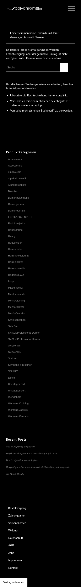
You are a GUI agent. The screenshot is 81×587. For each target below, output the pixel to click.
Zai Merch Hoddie (15, 473)
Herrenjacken (15, 262)
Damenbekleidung (18, 197)
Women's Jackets (18, 409)
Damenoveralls (16, 210)
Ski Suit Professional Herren (24, 339)
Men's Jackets (16, 307)
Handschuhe (15, 229)
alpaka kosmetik (17, 178)
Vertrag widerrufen (13, 582)
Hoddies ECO (16, 274)
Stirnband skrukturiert (20, 364)
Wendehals (14, 397)
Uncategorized (16, 384)
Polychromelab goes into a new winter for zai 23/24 (31, 453)
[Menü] (69, 8)
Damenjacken (16, 204)
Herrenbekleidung (18, 255)
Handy (12, 236)
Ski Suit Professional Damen (24, 332)
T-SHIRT (13, 371)
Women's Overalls (18, 416)
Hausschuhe (15, 249)
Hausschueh (15, 242)
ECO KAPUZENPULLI (20, 217)
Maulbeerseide (16, 294)
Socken (12, 358)
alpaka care (14, 172)
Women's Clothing (18, 403)
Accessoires (15, 159)
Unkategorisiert (16, 390)
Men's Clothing (16, 300)
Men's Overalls (16, 313)
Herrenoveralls (16, 268)
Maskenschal (15, 287)
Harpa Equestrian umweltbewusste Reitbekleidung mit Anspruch (38, 467)
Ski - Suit (13, 326)
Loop (11, 281)
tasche (12, 377)
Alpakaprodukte (17, 185)
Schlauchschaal (17, 319)
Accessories (15, 165)
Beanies (12, 191)
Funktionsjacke (16, 223)
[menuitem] (38, 508)
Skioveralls (14, 345)
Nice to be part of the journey (20, 446)
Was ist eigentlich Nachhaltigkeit (22, 460)
